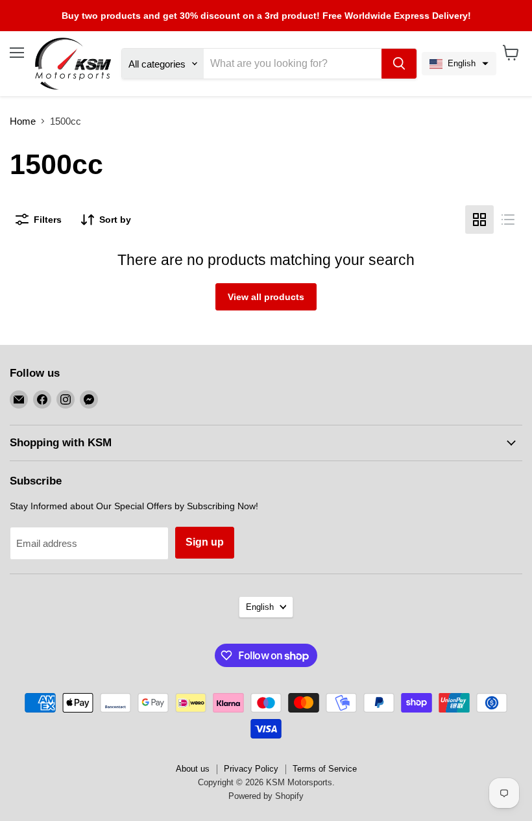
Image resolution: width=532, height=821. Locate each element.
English (260, 607)
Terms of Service (325, 769)
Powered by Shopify (266, 796)
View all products (266, 297)
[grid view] (479, 219)
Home (23, 121)
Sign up (205, 542)
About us (193, 769)
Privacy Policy (251, 769)
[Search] (399, 64)
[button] (459, 63)
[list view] (508, 219)
